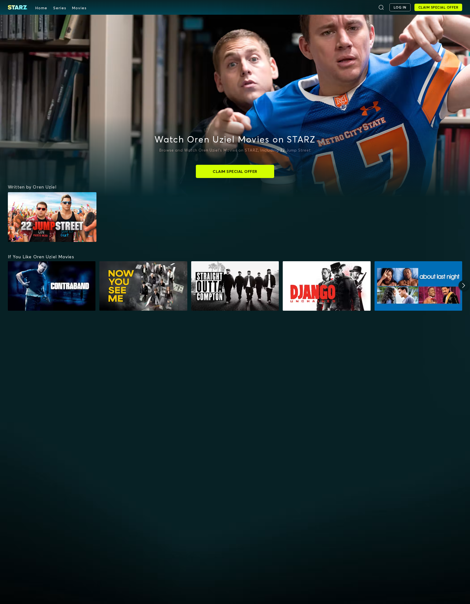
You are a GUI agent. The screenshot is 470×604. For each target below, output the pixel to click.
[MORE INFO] (51, 286)
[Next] (463, 285)
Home (41, 7)
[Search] (381, 7)
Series (59, 7)
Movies (79, 7)
